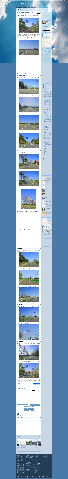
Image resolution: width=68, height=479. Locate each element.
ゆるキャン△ (45, 476)
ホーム (18, 7)
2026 (43, 84)
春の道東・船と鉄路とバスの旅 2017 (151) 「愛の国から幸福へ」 (47, 91)
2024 (43, 86)
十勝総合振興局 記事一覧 (29, 406)
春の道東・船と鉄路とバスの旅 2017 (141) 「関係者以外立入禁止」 (47, 120)
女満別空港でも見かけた (20, 286)
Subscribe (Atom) (41, 476)
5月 (44, 153)
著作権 (32, 476)
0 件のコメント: (26, 388)
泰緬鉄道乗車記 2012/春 (45, 455)
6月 (44, 152)
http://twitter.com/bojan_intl (22, 415)
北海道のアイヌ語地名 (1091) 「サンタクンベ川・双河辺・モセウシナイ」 (47, 101)
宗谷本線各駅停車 (36, 461)
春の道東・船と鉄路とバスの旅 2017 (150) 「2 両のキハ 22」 (47, 93)
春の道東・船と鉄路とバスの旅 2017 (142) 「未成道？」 (47, 118)
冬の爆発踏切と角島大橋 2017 (29, 457)
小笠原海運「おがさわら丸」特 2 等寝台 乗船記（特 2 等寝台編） (48, 213)
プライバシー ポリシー (36, 476)
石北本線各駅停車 (36, 456)
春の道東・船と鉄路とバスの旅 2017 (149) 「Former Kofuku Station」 (47, 95)
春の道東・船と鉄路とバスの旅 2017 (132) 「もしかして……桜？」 (47, 147)
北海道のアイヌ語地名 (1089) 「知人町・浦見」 (47, 115)
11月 (44, 89)
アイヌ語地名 (33, 7)
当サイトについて (22, 7)
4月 (44, 154)
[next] (40, 445)
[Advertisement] (29, 397)
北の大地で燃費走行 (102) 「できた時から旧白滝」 (48, 197)
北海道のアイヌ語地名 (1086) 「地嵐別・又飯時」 (47, 139)
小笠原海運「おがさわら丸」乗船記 (21, 458)
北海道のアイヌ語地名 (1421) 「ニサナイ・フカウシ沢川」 (48, 182)
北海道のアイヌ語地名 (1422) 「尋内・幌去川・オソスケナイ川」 (48, 178)
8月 (44, 150)
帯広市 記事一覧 (29, 410)
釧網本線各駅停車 (36, 457)
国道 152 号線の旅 (28, 469)
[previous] (18, 445)
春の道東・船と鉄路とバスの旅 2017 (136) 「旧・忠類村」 (47, 133)
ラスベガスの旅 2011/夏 (45, 456)
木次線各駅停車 (36, 458)
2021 (43, 159)
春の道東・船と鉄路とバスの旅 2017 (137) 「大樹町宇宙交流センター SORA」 (47, 132)
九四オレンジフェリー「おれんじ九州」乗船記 (20, 459)
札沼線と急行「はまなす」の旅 (37, 465)
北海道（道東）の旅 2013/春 (29, 464)
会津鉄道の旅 (35, 470)
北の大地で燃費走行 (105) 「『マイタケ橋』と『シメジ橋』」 (46, 54)
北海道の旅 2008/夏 (28, 470)
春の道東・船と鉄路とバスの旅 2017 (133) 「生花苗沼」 (47, 144)
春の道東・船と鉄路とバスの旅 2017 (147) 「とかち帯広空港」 (47, 103)
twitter (27, 476)
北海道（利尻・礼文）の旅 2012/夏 (30, 465)
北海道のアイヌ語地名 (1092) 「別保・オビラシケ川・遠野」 (47, 99)
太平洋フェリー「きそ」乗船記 (20, 467)
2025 (43, 85)
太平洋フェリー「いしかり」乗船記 (21, 466)
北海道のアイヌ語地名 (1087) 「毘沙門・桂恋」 (47, 127)
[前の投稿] (21, 404)
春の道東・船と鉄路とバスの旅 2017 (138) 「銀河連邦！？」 (47, 130)
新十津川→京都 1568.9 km (37, 463)
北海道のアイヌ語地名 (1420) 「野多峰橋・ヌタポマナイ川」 (48, 201)
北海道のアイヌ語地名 (19, 456)
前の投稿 (19, 10)
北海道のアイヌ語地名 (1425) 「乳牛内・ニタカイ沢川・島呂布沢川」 (46, 36)
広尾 (18, 361)
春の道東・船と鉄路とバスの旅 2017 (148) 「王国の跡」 (47, 96)
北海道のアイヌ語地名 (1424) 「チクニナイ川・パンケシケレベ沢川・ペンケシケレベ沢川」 (46, 52)
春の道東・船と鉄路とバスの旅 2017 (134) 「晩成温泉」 (47, 137)
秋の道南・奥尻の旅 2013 (28, 463)
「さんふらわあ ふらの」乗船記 (20, 468)
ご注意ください (28, 7)
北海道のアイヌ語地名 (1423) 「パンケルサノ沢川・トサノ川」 (48, 186)
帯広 (21, 15)
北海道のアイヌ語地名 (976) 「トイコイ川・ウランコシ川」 (47, 227)
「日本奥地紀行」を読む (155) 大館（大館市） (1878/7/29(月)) (47, 105)
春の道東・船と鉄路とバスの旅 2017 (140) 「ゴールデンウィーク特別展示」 (47, 122)
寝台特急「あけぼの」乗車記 (37, 469)
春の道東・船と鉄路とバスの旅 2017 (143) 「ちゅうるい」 (47, 116)
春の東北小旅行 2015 (28, 461)
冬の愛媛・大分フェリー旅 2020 (29, 456)
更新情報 (30, 476)
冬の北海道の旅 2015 (28, 462)
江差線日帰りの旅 (36, 462)
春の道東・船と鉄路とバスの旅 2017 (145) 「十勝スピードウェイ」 (47, 109)
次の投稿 (39, 10)
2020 (43, 160)
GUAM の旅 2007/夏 (44, 458)
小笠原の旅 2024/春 (28, 455)
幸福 (21, 77)
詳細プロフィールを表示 (45, 28)
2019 (43, 161)
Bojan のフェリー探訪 (19, 457)
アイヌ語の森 (18, 455)
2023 (43, 87)
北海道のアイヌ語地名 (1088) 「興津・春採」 (47, 126)
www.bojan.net (19, 386)
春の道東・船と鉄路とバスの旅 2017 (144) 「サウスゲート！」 (47, 112)
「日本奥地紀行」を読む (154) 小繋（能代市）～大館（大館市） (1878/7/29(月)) (47, 143)
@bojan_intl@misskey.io (30, 414)
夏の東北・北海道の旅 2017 (29, 458)
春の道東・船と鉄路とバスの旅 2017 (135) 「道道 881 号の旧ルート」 (47, 135)
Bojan (47, 21)
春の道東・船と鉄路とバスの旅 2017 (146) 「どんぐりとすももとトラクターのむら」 (47, 107)
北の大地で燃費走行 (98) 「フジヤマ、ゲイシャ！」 (48, 209)
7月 (44, 151)
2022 (43, 158)
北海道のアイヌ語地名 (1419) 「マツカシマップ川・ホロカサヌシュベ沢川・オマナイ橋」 (48, 205)
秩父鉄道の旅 (35, 472)
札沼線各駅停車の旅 (36, 464)
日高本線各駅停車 (36, 455)
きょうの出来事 (44, 461)
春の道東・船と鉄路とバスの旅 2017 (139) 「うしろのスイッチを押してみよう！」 (47, 124)
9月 (44, 149)
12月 (44, 88)
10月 (44, 148)
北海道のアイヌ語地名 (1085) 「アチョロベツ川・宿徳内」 (47, 141)
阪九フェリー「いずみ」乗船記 (20, 464)
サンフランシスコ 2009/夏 (45, 457)
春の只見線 (35, 471)
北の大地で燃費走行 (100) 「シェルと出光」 (48, 189)
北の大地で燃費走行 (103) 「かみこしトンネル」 (48, 193)
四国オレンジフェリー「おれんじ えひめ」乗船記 (20, 460)
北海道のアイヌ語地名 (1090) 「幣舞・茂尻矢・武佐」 (47, 113)
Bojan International (22, 3)
